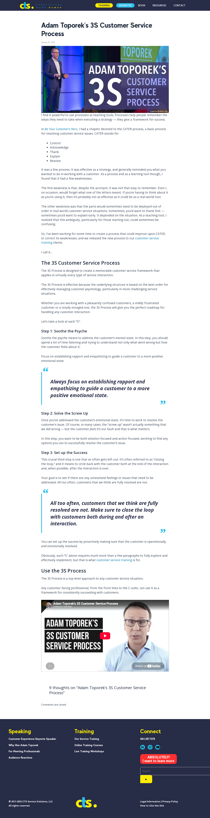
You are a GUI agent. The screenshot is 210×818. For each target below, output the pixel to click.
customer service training (114, 560)
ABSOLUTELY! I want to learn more (158, 759)
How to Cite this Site (152, 805)
